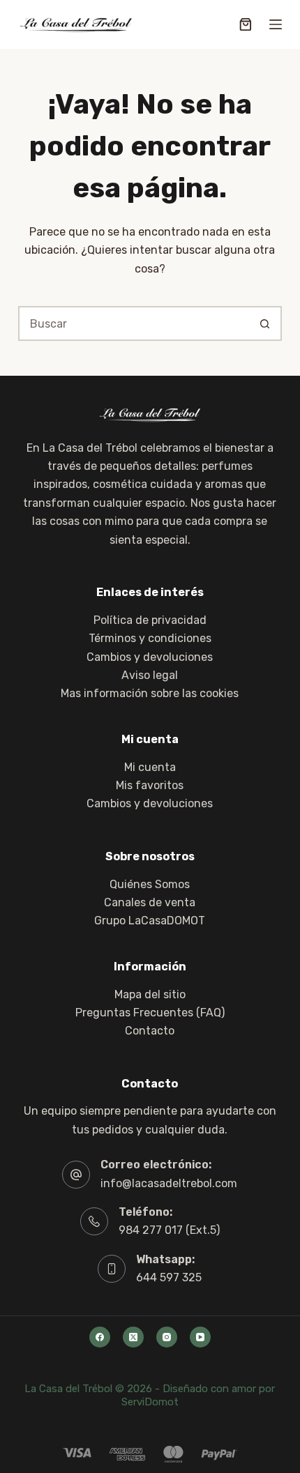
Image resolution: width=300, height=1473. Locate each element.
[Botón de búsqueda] (264, 323)
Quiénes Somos (150, 884)
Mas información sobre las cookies (150, 693)
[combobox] (134, 323)
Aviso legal (149, 675)
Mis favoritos (149, 785)
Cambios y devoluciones (150, 657)
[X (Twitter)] (133, 1337)
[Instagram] (166, 1337)
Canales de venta (149, 902)
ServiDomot (150, 1402)
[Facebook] (99, 1337)
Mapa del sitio (150, 994)
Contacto (149, 1030)
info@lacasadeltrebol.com (168, 1183)
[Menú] (275, 24)
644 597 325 (169, 1277)
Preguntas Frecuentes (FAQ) (150, 1012)
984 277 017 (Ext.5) (169, 1230)
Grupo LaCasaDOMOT (149, 920)
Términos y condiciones (150, 638)
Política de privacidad (150, 620)
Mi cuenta (150, 767)
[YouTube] (200, 1337)
